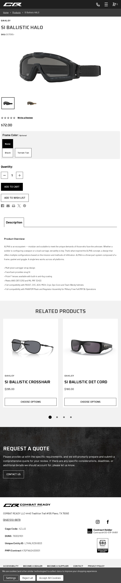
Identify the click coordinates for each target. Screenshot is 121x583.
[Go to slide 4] (71, 417)
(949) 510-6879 (11, 519)
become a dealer (32, 566)
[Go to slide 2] (57, 417)
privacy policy (96, 566)
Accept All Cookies (50, 578)
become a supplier (58, 566)
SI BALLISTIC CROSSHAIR (27, 382)
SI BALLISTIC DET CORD (85, 382)
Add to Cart (12, 187)
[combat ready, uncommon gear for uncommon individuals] (26, 506)
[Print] (13, 206)
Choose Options (31, 402)
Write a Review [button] (25, 117)
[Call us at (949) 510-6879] (98, 4)
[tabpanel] (60, 264)
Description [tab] (14, 222)
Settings (11, 578)
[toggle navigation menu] (106, 4)
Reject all (27, 578)
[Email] (8, 206)
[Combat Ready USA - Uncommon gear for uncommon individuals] (12, 4)
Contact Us (13, 474)
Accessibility (10, 566)
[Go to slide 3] (64, 417)
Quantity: (7, 166)
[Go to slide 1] (50, 417)
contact (78, 566)
